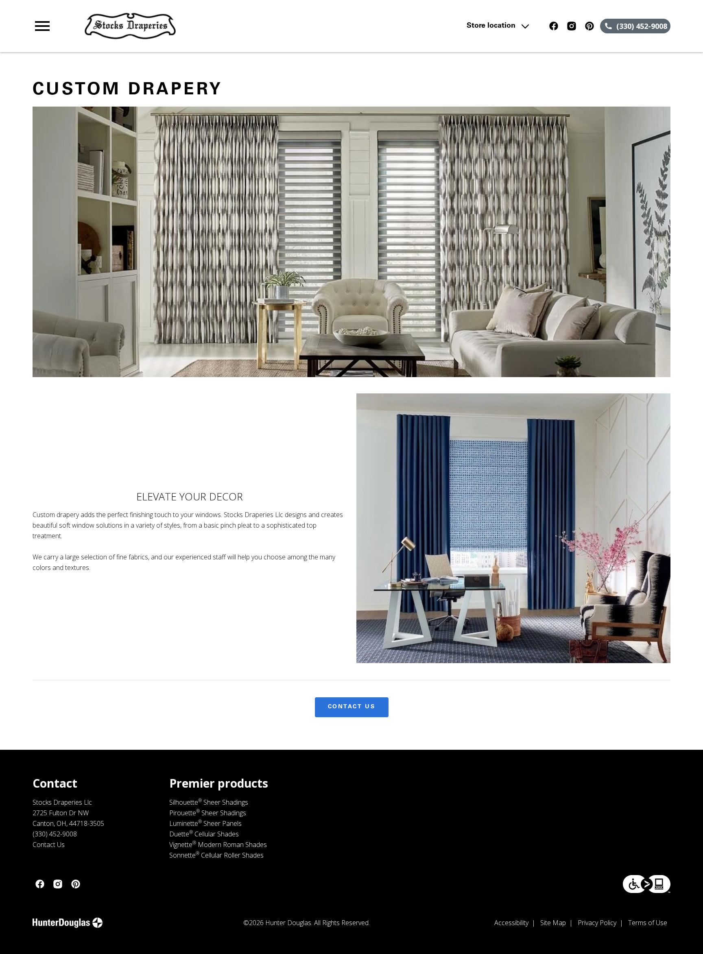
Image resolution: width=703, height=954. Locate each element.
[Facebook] (553, 26)
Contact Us (352, 707)
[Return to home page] (201, 26)
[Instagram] (571, 26)
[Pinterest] (589, 26)
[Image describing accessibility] (646, 884)
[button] (42, 26)
